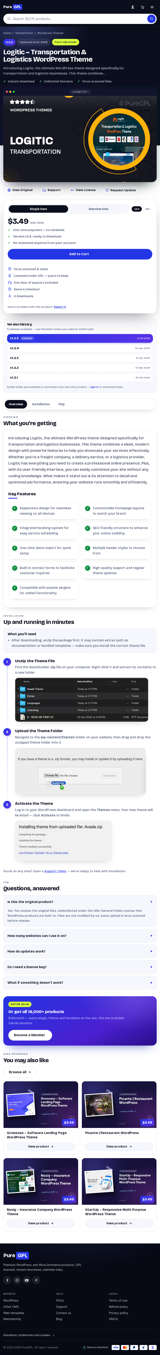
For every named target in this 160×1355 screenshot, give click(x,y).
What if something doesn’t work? (35, 983)
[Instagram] (17, 1280)
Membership (12, 1319)
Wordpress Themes (50, 33)
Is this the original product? (30, 902)
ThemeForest (24, 33)
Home (7, 33)
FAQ (62, 404)
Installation (41, 404)
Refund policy (118, 1306)
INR (147, 208)
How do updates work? (26, 951)
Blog (59, 1319)
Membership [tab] (99, 209)
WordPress (11, 1300)
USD (137, 208)
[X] (36, 1280)
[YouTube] (27, 1280)
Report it (60, 306)
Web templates (13, 1313)
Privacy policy (118, 1313)
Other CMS (11, 1306)
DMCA (113, 1319)
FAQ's (60, 1300)
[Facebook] (7, 1280)
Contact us (63, 1313)
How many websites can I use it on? (37, 936)
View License (86, 190)
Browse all (17, 1072)
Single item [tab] (38, 209)
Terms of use (118, 1300)
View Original (22, 190)
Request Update (123, 190)
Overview (16, 404)
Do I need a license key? (27, 967)
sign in (94, 387)
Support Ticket (55, 871)
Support (54, 190)
